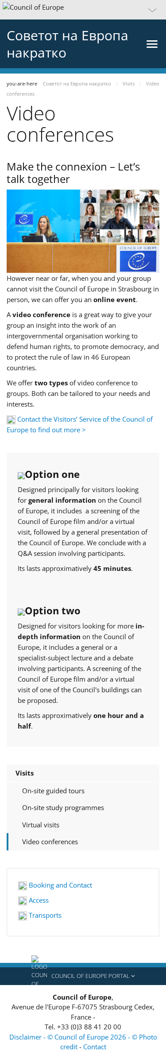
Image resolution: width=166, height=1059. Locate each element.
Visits (24, 772)
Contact (94, 1046)
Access (38, 900)
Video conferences (50, 841)
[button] (83, 9)
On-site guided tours (53, 790)
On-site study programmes (63, 807)
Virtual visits (40, 824)
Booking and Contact (59, 885)
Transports (44, 915)
